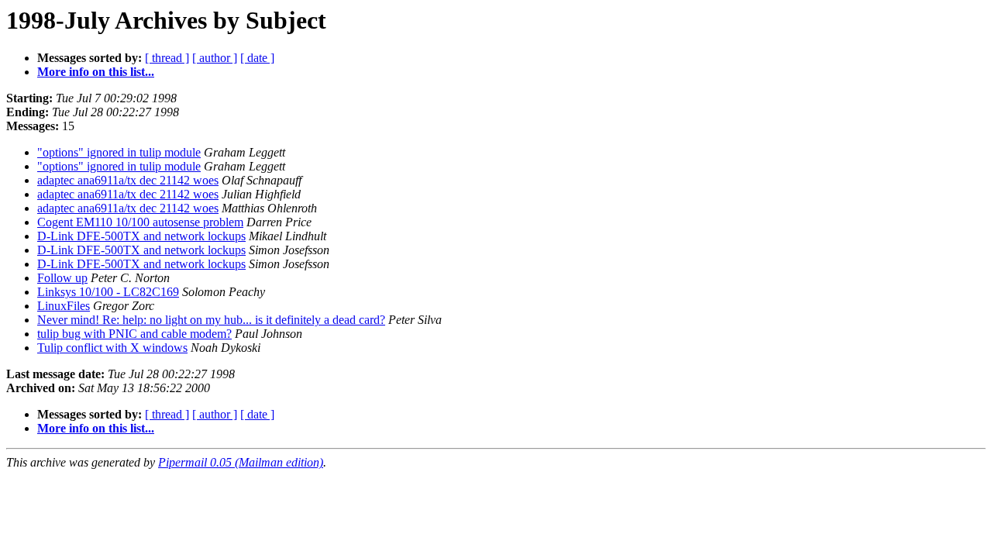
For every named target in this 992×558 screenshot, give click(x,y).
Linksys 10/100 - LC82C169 (108, 291)
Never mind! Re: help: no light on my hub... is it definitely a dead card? (211, 319)
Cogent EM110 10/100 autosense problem (140, 222)
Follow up (62, 277)
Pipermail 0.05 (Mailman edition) (240, 462)
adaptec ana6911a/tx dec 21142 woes (128, 180)
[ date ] (257, 57)
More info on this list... (95, 71)
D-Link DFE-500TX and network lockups (141, 236)
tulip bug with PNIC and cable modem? (134, 333)
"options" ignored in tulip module (119, 152)
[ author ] (214, 57)
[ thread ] (167, 57)
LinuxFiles (63, 305)
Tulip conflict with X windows (112, 347)
